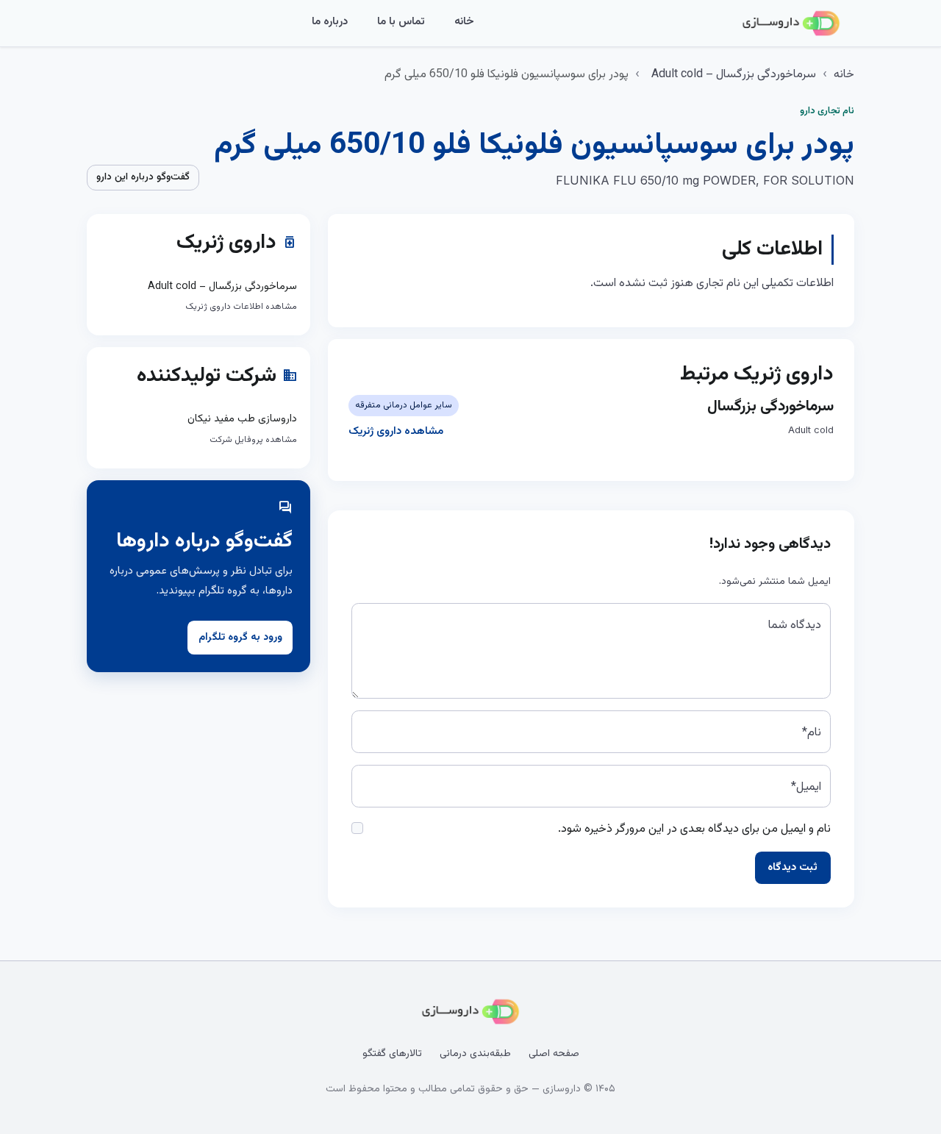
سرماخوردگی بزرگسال (770, 406)
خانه (464, 21)
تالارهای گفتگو (392, 1054)
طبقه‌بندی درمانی (475, 1054)
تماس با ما (401, 21)
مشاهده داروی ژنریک (395, 431)
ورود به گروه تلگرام (240, 638)
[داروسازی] (791, 23)
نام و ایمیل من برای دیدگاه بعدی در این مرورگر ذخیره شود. (694, 829)
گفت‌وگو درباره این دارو (143, 177)
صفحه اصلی (554, 1054)
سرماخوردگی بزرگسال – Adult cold (733, 74)
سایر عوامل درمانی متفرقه (403, 405)
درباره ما (330, 21)
